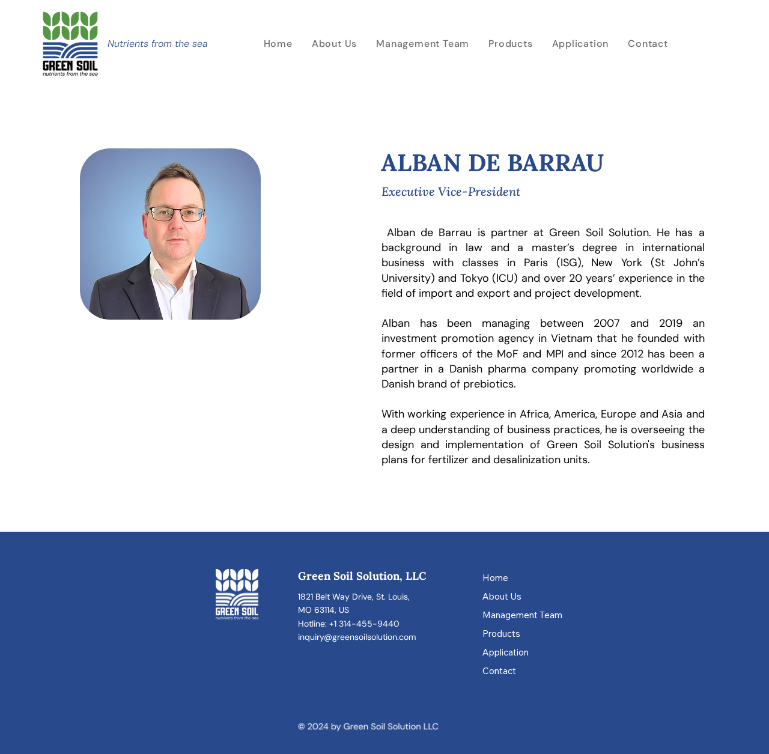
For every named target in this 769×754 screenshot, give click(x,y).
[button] (580, 43)
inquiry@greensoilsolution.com (357, 636)
